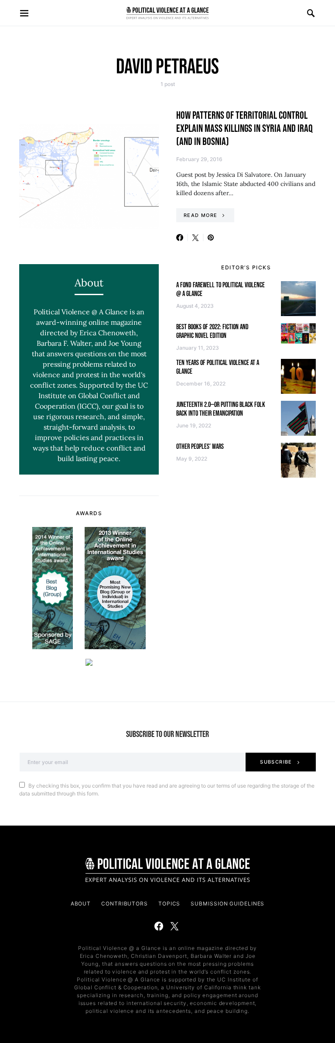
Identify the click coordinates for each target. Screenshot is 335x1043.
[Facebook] (158, 926)
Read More (200, 215)
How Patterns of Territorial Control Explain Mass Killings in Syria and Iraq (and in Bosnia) (244, 128)
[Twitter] (174, 926)
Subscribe (276, 762)
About (81, 903)
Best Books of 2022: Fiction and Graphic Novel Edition (212, 331)
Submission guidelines (227, 903)
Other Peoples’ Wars (200, 447)
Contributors (124, 903)
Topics (169, 903)
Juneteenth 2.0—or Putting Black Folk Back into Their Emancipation (220, 409)
